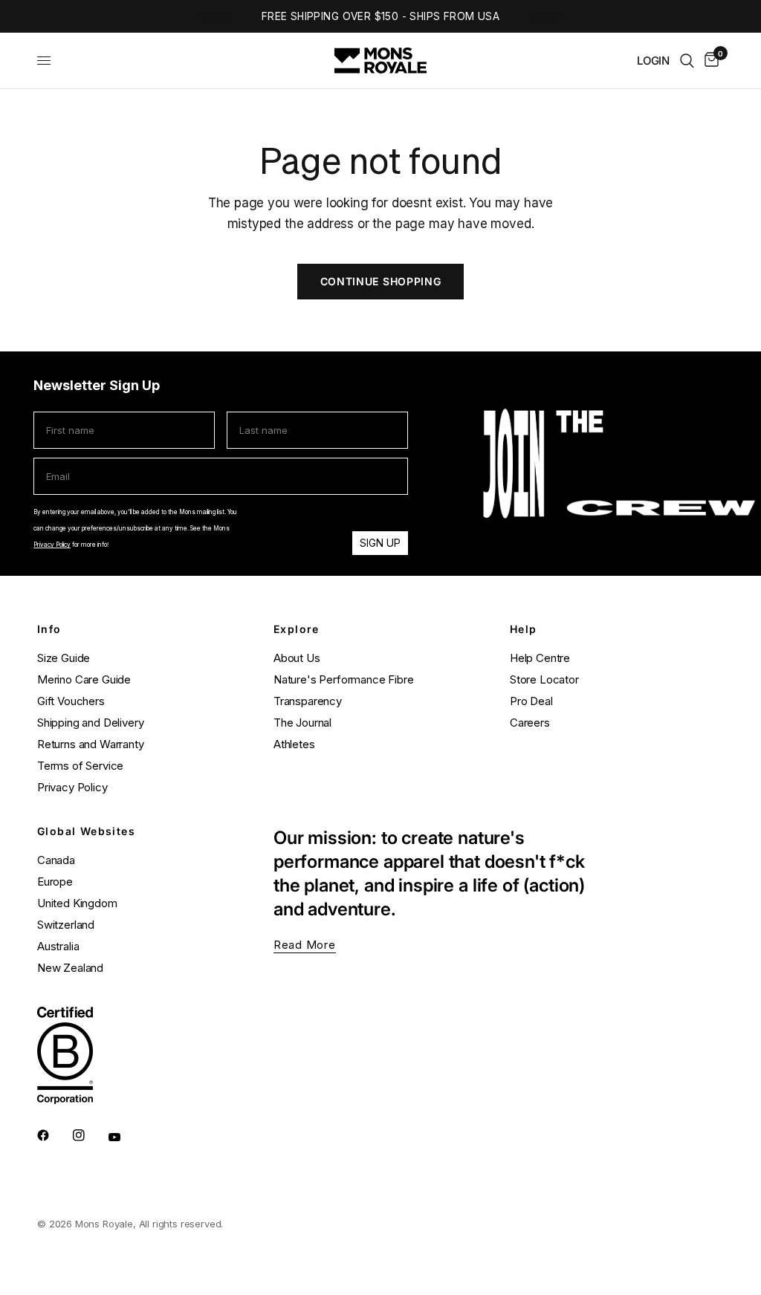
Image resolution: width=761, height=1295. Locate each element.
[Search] (687, 60)
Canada (56, 860)
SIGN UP (380, 542)
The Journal (302, 722)
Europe (55, 881)
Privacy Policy (52, 544)
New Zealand (70, 968)
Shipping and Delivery (90, 722)
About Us (296, 658)
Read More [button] (304, 944)
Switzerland (65, 925)
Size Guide (63, 658)
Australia (58, 946)
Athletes (294, 744)
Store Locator (544, 679)
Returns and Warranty (90, 744)
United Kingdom (77, 903)
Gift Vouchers (71, 701)
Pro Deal (531, 701)
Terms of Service (80, 766)
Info (49, 629)
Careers (530, 722)
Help (523, 629)
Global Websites (86, 831)
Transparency (307, 701)
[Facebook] (53, 1135)
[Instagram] (89, 1135)
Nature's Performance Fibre (343, 679)
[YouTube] (125, 1136)
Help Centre (540, 658)
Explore (296, 629)
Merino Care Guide (84, 679)
